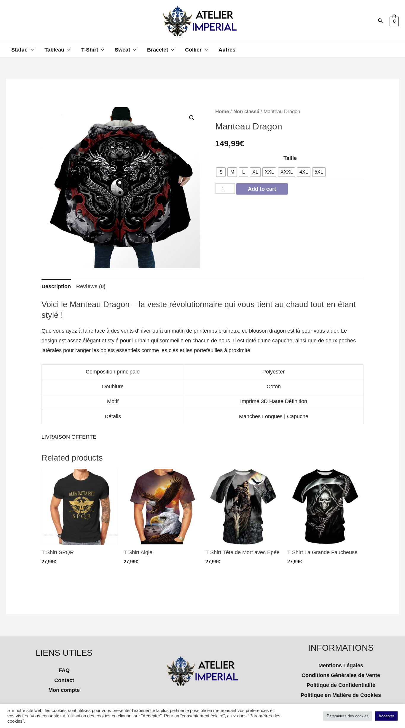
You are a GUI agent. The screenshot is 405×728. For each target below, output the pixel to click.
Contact (64, 680)
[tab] (56, 286)
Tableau (54, 50)
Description (56, 286)
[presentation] (31, 49)
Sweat (122, 50)
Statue (19, 50)
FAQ (64, 670)
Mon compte (64, 690)
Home (222, 111)
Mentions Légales (340, 665)
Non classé (246, 111)
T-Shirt (89, 50)
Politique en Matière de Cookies (341, 695)
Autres (227, 50)
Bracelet (157, 50)
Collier (193, 50)
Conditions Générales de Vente (341, 675)
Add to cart (262, 189)
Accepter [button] (386, 716)
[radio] (220, 172)
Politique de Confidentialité (341, 685)
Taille (290, 158)
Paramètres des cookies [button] (348, 716)
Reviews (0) (91, 286)
